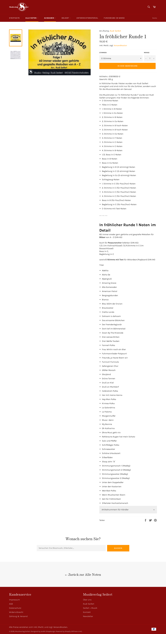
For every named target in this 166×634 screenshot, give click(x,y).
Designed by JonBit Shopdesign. (43, 631)
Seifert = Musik (90, 608)
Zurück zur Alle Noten (84, 574)
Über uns (87, 599)
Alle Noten (31, 18)
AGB (11, 604)
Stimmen (103, 52)
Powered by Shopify (63, 631)
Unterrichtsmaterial (87, 18)
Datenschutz (15, 608)
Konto (154, 18)
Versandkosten (120, 45)
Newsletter (88, 616)
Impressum (14, 599)
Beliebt (66, 18)
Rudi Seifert (115, 31)
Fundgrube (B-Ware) (114, 18)
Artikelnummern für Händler (115, 509)
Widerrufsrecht (16, 612)
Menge (146, 52)
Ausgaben (49, 18)
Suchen (118, 548)
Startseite (14, 18)
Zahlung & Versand (18, 616)
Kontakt (87, 612)
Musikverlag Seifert (22, 631)
